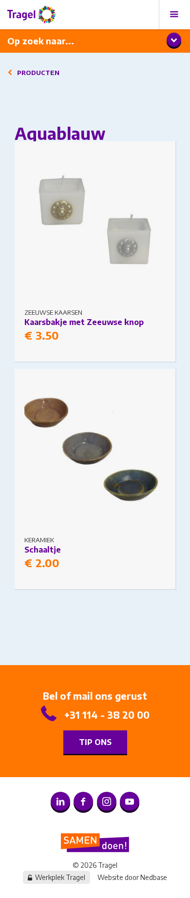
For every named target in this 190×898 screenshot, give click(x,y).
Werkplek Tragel (60, 877)
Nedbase (153, 877)
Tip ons (95, 742)
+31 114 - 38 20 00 (107, 714)
